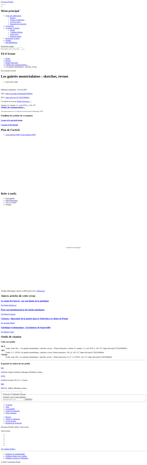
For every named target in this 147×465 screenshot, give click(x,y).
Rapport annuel (15, 36)
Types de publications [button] (13, 16)
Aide (7, 407)
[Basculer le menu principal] (2, 6)
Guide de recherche (13, 411)
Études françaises (12, 63)
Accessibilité (10, 409)
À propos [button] (9, 28)
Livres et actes (15, 22)
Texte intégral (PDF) (13, 135)
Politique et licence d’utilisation (17, 458)
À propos (16, 28)
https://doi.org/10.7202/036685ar (17, 97)
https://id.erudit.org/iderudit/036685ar (19, 94)
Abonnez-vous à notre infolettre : (15, 397)
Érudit (12, 30)
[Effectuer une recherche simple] (2, 4)
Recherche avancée (13, 38)
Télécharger (40, 291)
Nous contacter (11, 413)
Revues (13, 18)
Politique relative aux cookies (16, 456)
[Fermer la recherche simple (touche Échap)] (4, 4)
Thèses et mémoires (17, 20)
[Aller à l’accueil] (7, 2)
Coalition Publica (16, 32)
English (8, 40)
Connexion (10, 26)
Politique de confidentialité (15, 454)
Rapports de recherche (18, 24)
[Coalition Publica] (8, 449)
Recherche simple (7, 46)
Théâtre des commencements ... (17, 65)
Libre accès (14, 34)
